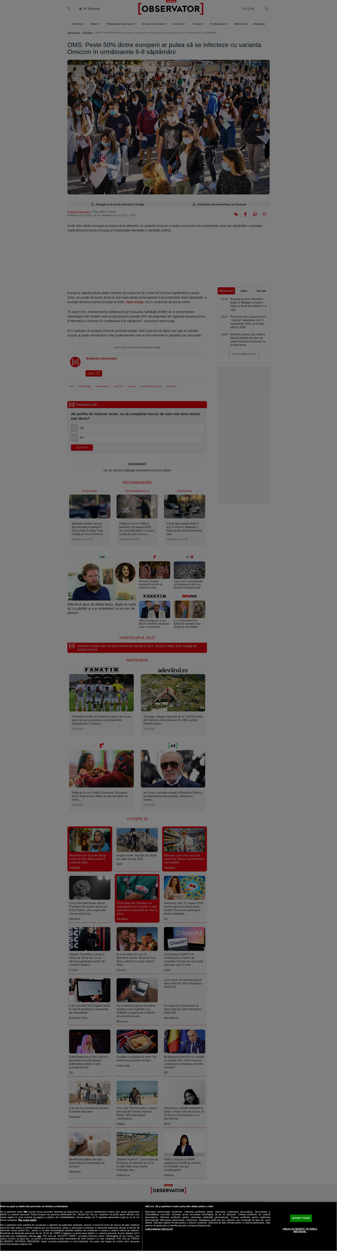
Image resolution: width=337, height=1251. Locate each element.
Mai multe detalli (27, 1220)
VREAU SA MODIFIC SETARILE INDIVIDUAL (300, 1230)
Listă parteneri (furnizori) (159, 1229)
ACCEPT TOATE (301, 1218)
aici (39, 1236)
